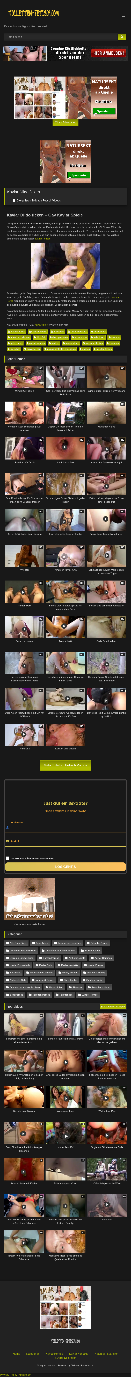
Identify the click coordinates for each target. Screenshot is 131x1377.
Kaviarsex (59, 331)
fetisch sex (99, 337)
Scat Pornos (16, 994)
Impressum (24, 1374)
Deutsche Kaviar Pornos (23, 950)
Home (16, 1353)
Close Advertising (65, 122)
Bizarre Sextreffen (65, 1357)
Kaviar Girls (45, 965)
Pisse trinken (56, 987)
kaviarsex (114, 343)
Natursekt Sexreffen (106, 1353)
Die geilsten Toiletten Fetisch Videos (38, 200)
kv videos (15, 349)
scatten (86, 349)
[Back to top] (120, 1367)
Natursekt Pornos (44, 980)
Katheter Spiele (77, 958)
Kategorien (33, 1353)
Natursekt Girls (18, 980)
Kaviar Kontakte (69, 965)
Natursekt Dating (96, 972)
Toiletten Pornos (79, 331)
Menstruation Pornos (41, 972)
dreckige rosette (60, 337)
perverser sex (33, 349)
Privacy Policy (8, 1374)
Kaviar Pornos (40, 331)
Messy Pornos (69, 972)
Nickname (17, 822)
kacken (55, 343)
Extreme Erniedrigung (21, 958)
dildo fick (41, 337)
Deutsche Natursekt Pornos (60, 950)
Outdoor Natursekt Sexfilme (25, 987)
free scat (115, 337)
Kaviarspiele (41, 324)
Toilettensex (66, 994)
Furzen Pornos (51, 958)
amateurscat (100, 331)
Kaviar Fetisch (42, 238)
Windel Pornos (90, 994)
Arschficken (42, 943)
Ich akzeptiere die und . (32, 858)
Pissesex (77, 987)
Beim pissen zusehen (69, 943)
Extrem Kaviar (18, 331)
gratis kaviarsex (37, 343)
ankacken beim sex (20, 337)
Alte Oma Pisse (18, 943)
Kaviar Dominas (103, 958)
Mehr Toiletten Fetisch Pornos (65, 765)
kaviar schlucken (94, 343)
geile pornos (17, 343)
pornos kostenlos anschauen (61, 349)
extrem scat (81, 337)
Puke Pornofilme (101, 987)
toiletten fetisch (104, 349)
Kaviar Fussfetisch (20, 965)
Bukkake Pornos (99, 943)
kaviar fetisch (72, 343)
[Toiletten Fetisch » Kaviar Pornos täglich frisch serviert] (65, 13)
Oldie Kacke (70, 980)
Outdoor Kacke (94, 980)
